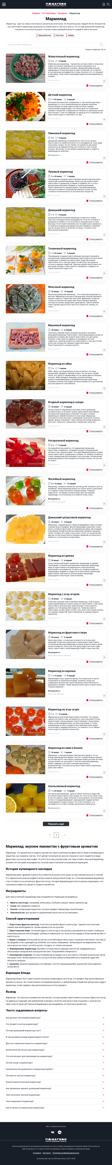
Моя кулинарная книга (104, 4)
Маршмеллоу (44, 35)
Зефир (71, 35)
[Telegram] (59, 1132)
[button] (56, 1018)
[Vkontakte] (52, 1132)
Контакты (47, 1153)
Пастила (59, 35)
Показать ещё (56, 823)
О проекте (37, 1153)
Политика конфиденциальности (65, 1153)
